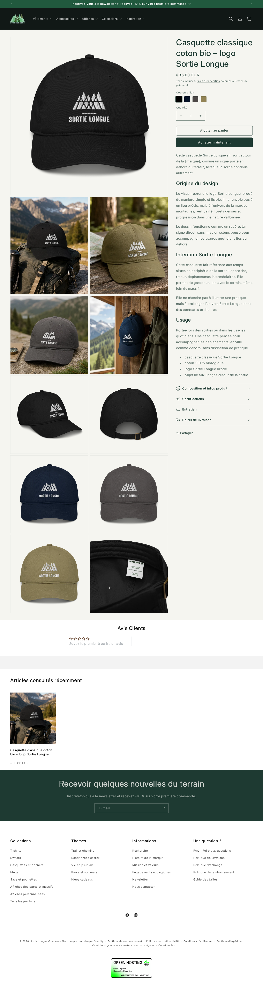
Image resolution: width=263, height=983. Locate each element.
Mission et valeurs (145, 864)
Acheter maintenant (214, 142)
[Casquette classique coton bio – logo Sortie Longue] (33, 718)
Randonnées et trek (85, 857)
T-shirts (15, 850)
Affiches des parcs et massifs (31, 886)
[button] (42, 18)
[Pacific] (187, 99)
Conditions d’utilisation (198, 941)
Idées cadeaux (82, 879)
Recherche (140, 850)
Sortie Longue (38, 941)
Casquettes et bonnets (27, 864)
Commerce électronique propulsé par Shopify (76, 941)
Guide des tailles (205, 879)
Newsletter (140, 879)
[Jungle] (203, 99)
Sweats (15, 857)
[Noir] (179, 99)
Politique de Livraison (209, 857)
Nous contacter (143, 886)
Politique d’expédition (230, 941)
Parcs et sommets (84, 872)
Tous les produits (22, 901)
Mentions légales (144, 945)
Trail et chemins (82, 850)
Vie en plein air (82, 864)
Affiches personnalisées (27, 894)
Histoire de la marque (148, 857)
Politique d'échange (207, 864)
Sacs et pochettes (23, 879)
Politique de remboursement (213, 872)
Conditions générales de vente (110, 945)
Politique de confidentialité (163, 941)
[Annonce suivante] (251, 4)
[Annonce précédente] (11, 4)
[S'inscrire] (163, 808)
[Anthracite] (195, 99)
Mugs (14, 872)
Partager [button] (186, 433)
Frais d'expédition (208, 81)
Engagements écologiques (151, 872)
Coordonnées (166, 945)
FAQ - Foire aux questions (212, 850)
